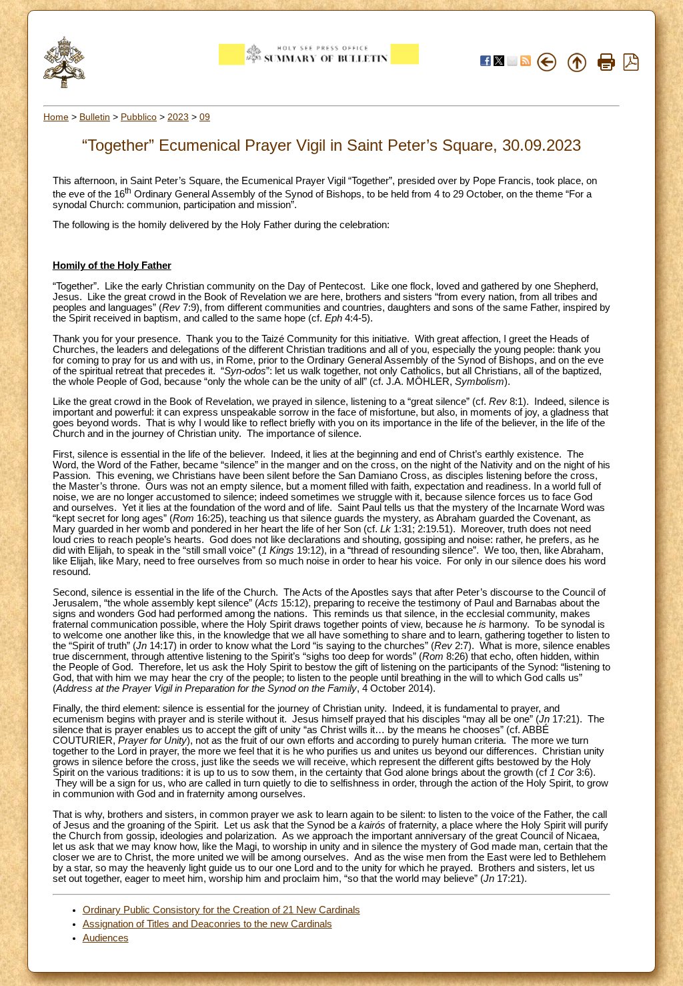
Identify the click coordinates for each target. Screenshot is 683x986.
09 (204, 116)
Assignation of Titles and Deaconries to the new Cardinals (207, 924)
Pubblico (139, 116)
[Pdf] (631, 67)
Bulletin (94, 116)
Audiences (106, 938)
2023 (178, 116)
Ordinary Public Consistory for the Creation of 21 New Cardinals (221, 910)
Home (56, 116)
